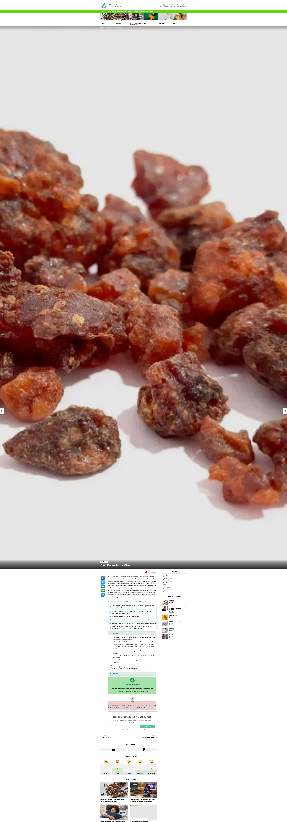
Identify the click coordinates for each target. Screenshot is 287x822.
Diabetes (171, 600)
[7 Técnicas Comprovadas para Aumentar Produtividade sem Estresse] (179, 16)
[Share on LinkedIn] (103, 586)
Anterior (101, 19)
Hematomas (172, 634)
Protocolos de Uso (111, 11)
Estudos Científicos (167, 581)
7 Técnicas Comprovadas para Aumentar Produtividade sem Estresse (179, 22)
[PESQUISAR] (171, 11)
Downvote (144, 749)
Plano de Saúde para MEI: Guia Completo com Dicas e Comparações (165, 22)
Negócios (132, 797)
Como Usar (115, 633)
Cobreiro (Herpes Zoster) (175, 621)
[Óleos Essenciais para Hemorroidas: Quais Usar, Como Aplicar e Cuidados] (165, 608)
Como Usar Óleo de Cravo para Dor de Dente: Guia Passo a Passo (107, 22)
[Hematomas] (165, 636)
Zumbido (171, 628)
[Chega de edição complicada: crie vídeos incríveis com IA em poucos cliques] (122, 16)
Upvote (113, 749)
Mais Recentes (164, 6)
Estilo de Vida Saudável (134, 819)
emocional (127, 611)
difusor (115, 648)
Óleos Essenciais (121, 11)
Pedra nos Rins (173, 615)
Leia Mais (171, 602)
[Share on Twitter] (103, 582)
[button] (132, 633)
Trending (183, 6)
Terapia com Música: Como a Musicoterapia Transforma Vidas (150, 22)
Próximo (186, 19)
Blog (151, 11)
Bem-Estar (130, 11)
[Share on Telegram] (103, 595)
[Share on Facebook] (103, 578)
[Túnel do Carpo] (2, 411)
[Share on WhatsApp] (103, 590)
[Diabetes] (165, 602)
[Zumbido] (165, 630)
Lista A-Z (137, 11)
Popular (172, 6)
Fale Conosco (145, 11)
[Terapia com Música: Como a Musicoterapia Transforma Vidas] (151, 16)
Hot (178, 6)
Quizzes (165, 590)
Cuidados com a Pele (168, 578)
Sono (164, 591)
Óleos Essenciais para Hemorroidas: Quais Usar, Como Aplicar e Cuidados (178, 608)
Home (102, 11)
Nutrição (165, 585)
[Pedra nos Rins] (165, 617)
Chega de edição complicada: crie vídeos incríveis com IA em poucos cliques (122, 22)
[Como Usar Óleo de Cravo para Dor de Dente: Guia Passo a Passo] (107, 16)
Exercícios (165, 582)
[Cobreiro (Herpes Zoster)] (165, 623)
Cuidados (115, 673)
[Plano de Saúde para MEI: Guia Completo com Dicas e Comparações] (165, 16)
